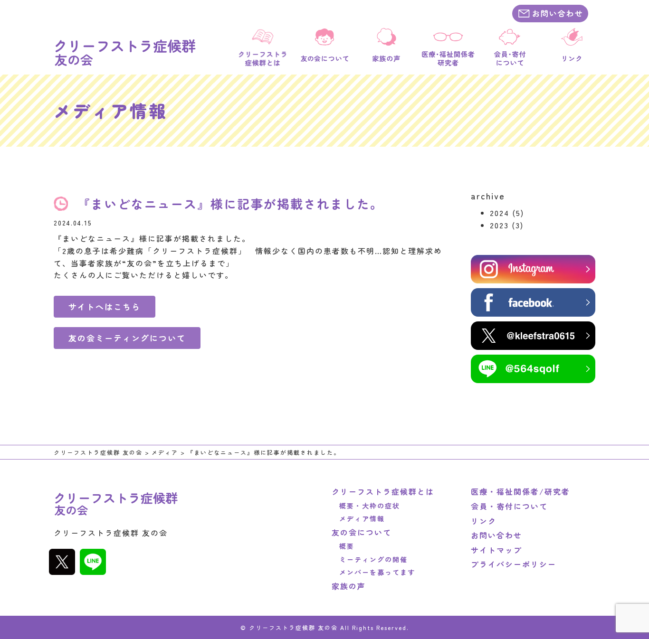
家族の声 (349, 586)
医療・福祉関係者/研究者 (520, 491)
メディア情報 (358, 518)
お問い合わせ (496, 535)
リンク (483, 520)
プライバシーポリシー (513, 564)
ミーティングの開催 (370, 559)
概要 (343, 546)
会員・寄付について (509, 506)
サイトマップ (496, 549)
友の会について (361, 532)
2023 (499, 225)
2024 (499, 212)
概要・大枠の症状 (366, 505)
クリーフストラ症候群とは (383, 491)
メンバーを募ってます (373, 572)
